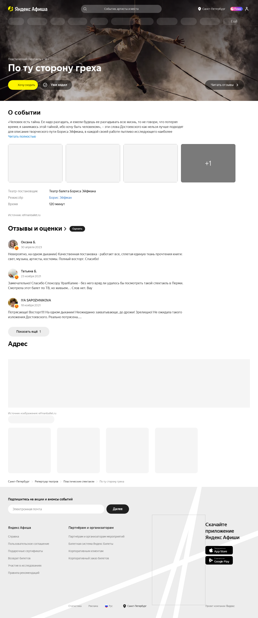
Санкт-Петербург (19, 481)
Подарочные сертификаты (25, 551)
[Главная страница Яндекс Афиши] (10, 9)
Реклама (93, 606)
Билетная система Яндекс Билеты (91, 543)
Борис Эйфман (60, 198)
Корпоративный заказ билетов (89, 558)
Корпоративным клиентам (86, 551)
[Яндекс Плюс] (236, 9)
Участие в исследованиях (25, 565)
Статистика (75, 606)
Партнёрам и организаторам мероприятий (96, 536)
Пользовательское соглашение (28, 543)
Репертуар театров (46, 481)
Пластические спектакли (78, 481)
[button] (234, 21)
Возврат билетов (19, 558)
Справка (13, 536)
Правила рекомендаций (23, 572)
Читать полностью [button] (22, 136)
